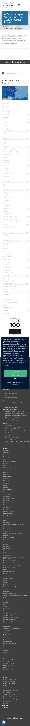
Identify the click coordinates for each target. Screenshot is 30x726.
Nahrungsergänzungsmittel (12, 437)
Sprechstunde (8, 425)
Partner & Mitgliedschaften (10, 696)
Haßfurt (5, 505)
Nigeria (5, 652)
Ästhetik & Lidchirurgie (11, 420)
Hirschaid (5, 515)
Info (3, 657)
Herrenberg (6, 509)
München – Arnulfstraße (9, 560)
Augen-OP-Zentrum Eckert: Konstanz (13, 533)
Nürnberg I (6, 580)
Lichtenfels (6, 546)
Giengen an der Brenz (9, 498)
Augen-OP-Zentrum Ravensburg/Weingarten (15, 595)
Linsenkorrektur (7, 401)
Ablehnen (15, 375)
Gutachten (8, 435)
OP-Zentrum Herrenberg (9, 511)
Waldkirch (6, 645)
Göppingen (6, 500)
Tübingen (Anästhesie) (9, 635)
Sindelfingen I (7, 626)
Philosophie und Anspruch (10, 690)
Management (6, 688)
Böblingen (6, 459)
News (4, 667)
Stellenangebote (7, 701)
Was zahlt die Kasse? (8, 663)
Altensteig (6, 450)
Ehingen (5, 472)
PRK (6, 395)
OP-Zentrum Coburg (8, 467)
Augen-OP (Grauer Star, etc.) (11, 409)
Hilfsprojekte (6, 703)
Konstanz (5, 531)
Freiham (5, 487)
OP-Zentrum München (9, 567)
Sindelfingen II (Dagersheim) (11, 628)
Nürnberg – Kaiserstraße (9, 587)
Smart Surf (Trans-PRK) (11, 393)
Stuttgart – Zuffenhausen (10, 621)
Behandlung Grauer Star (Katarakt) (14, 411)
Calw (4, 465)
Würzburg (6, 650)
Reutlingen (6, 600)
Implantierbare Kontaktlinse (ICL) (14, 402)
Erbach (5, 478)
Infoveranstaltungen (8, 659)
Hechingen (6, 507)
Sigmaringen (6, 608)
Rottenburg (6, 604)
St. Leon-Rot (6, 630)
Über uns (4, 677)
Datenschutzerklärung (17, 387)
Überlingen (6, 637)
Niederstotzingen (8, 578)
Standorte (5, 448)
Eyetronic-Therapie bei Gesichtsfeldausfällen (17, 441)
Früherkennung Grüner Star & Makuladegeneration (13, 428)
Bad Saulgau (6, 457)
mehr (15, 379)
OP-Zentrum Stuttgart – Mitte (11, 617)
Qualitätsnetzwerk (8, 692)
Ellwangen (6, 474)
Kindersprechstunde (10, 439)
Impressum (5, 705)
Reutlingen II (6, 602)
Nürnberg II (6, 582)
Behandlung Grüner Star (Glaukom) (14, 413)
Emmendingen (7, 476)
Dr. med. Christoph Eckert (10, 679)
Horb (4, 520)
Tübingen (5, 632)
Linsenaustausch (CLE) (11, 407)
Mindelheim (6, 555)
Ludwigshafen (7, 550)
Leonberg (5, 542)
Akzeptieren (15, 371)
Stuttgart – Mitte (7, 615)
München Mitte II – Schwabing (11, 565)
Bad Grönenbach (7, 454)
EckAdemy (6, 685)
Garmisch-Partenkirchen (9, 491)
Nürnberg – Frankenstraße (10, 584)
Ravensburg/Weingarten (9, 593)
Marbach (5, 553)
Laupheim (6, 539)
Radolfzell (6, 591)
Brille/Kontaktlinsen (10, 433)
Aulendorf (6, 452)
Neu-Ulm (5, 573)
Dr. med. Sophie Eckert (9, 681)
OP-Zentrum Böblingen (9, 461)
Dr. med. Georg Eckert (9, 683)
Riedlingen (6, 597)
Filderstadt (6, 481)
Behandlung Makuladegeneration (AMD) (15, 415)
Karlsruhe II (6, 529)
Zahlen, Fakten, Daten (9, 694)
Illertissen (6, 522)
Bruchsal (5, 463)
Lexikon (5, 672)
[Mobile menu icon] (25, 5)
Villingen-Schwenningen (9, 643)
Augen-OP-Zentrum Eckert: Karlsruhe (13, 524)
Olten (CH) (6, 589)
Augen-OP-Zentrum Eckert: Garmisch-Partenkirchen (13, 558)
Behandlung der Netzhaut (12, 417)
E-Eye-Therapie (9, 443)
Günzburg (6, 502)
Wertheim (5, 648)
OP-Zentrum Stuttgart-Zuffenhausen (13, 624)
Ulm (4, 639)
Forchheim (6, 483)
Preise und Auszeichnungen (10, 699)
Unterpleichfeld (7, 641)
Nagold (5, 569)
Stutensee (6, 611)
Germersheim (6, 496)
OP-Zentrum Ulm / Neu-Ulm (10, 576)
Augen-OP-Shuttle (8, 665)
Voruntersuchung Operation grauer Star (15, 430)
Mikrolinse (8, 405)
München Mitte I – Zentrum (10, 563)
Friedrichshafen (7, 489)
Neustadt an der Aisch (9, 571)
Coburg (5, 470)
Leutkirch (5, 544)
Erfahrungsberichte (8, 661)
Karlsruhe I (6, 526)
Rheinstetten (6, 535)
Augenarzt (6, 423)
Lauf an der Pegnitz (8, 537)
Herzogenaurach (7, 513)
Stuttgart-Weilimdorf (8, 619)
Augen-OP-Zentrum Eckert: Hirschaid (13, 518)
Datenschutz (5, 707)
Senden (5, 606)
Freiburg (5, 485)
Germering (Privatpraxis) (10, 494)
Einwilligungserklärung (9, 669)
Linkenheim (6, 548)
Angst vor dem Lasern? (11, 397)
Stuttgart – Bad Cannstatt (10, 613)
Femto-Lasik (8, 391)
